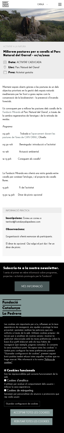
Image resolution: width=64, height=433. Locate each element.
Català (40, 4)
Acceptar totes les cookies (32, 412)
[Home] (5, 4)
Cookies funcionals (21, 370)
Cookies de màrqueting (20, 390)
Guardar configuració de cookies (22, 404)
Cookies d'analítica (17, 380)
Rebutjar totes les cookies (31, 421)
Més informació (32, 286)
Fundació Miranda (11, 112)
